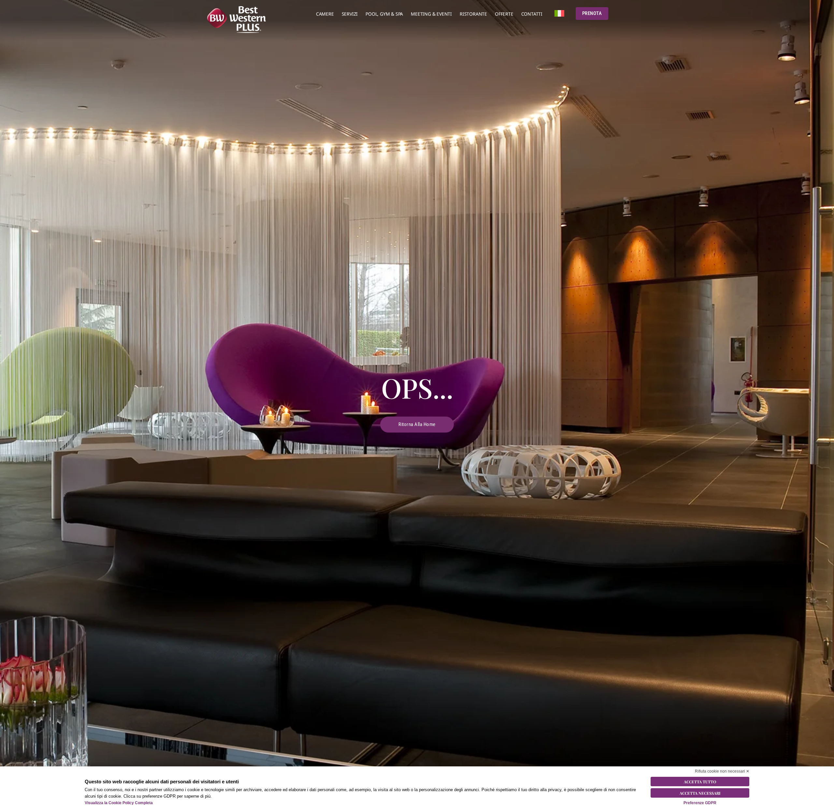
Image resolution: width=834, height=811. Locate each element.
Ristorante (473, 14)
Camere (325, 14)
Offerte (504, 14)
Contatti (531, 14)
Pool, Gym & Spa (384, 14)
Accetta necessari (700, 793)
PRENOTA (592, 13)
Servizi (350, 14)
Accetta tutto (700, 781)
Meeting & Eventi (431, 14)
